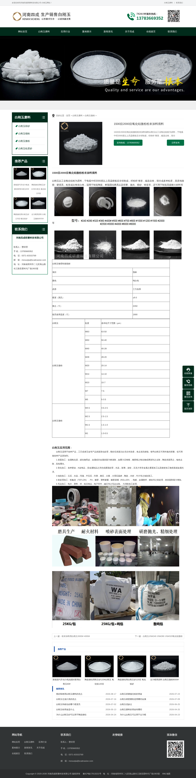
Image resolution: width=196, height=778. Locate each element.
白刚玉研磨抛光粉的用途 (131, 694)
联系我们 (179, 3)
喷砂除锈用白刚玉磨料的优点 (69, 694)
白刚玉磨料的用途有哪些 (131, 709)
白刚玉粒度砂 (61, 105)
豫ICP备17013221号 (92, 774)
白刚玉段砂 (17, 105)
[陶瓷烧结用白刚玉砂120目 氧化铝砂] (131, 666)
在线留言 (151, 31)
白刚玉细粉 (31, 105)
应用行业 (65, 31)
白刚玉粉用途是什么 (65, 709)
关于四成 (129, 31)
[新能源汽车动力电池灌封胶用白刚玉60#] (66, 666)
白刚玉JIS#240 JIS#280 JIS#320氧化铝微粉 (163, 636)
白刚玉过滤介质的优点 (66, 699)
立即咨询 (175, 143)
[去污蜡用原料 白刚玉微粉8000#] (164, 666)
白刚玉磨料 (168, 3)
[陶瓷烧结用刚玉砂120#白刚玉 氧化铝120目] (99, 666)
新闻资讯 (108, 31)
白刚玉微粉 (45, 105)
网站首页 (22, 31)
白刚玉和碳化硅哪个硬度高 (68, 704)
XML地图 (166, 774)
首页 (68, 115)
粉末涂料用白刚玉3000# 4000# (76, 636)
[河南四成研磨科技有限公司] (42, 16)
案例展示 (86, 31)
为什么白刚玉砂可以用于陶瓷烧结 (71, 714)
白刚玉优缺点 (126, 704)
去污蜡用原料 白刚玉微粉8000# (164, 679)
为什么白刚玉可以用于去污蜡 (133, 714)
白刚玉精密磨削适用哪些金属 (133, 699)
